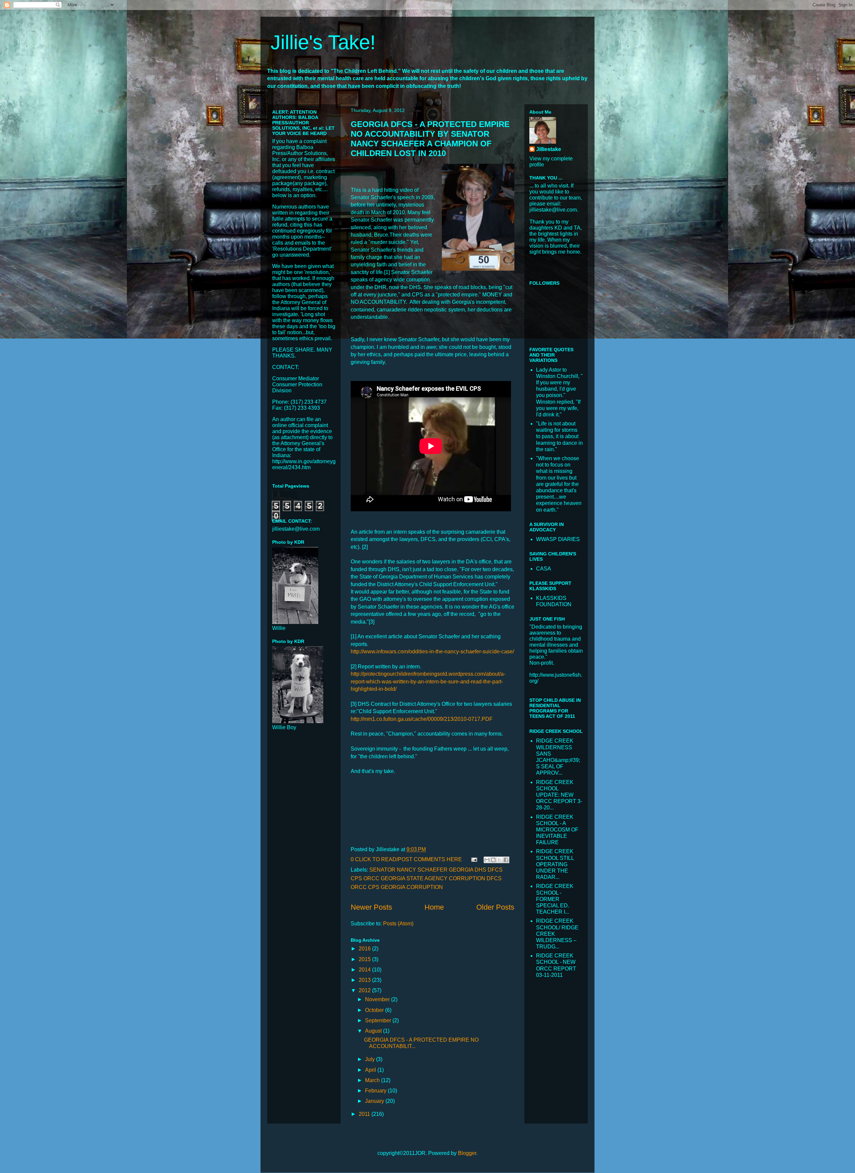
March (373, 1080)
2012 (365, 990)
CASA (543, 568)
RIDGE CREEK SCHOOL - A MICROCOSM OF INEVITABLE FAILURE (557, 829)
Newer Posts (371, 907)
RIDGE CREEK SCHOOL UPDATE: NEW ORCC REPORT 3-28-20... (559, 795)
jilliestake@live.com (296, 529)
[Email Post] (474, 859)
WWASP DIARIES (558, 539)
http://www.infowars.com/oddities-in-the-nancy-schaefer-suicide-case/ (432, 651)
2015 (365, 959)
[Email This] (487, 860)
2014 (365, 969)
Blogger (467, 1153)
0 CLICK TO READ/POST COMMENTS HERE (406, 859)
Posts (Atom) (398, 923)
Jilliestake (548, 149)
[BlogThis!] (493, 860)
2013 (365, 980)
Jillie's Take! (323, 42)
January (375, 1101)
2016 (365, 948)
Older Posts (495, 907)
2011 (365, 1114)
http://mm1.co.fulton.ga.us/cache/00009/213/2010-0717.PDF (422, 719)
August (374, 1031)
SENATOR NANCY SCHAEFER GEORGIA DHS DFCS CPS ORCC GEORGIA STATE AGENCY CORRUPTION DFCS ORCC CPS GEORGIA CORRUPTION (427, 878)
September (378, 1020)
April (371, 1070)
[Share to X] (499, 860)
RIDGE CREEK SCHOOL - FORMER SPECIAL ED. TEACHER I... (554, 899)
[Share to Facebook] (506, 860)
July (370, 1059)
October (375, 1010)
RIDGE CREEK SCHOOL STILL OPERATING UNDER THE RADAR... (555, 864)
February (376, 1090)
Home (434, 907)
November (378, 999)
